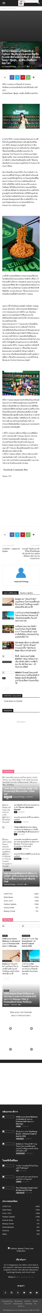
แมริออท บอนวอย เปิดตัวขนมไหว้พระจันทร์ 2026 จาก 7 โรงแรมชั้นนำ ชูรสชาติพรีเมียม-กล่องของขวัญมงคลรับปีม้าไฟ (27, 631)
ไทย (23, 1)
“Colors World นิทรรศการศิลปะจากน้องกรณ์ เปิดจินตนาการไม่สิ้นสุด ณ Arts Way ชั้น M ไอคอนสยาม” (26, 829)
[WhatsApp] (28, 77)
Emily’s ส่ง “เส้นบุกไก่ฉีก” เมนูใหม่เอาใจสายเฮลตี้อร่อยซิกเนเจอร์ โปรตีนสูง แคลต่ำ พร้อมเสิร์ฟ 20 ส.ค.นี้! (10, 969)
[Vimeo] (24, 1292)
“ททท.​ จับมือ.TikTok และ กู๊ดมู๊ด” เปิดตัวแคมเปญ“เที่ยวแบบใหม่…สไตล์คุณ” (21, 791)
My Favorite (18, 1301)
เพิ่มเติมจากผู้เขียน (26, 593)
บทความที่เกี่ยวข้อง (10, 593)
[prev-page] (3, 689)
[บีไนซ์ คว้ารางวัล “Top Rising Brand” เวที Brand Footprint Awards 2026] (31, 931)
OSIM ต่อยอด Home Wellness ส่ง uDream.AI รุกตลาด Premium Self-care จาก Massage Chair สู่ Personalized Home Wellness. (20, 997)
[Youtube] (36, 1292)
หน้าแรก (3, 8)
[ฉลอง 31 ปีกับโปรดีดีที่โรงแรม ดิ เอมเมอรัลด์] (7, 856)
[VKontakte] (30, 1292)
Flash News (8, 797)
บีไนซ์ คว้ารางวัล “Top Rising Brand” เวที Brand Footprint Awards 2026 (26, 1134)
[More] (33, 77)
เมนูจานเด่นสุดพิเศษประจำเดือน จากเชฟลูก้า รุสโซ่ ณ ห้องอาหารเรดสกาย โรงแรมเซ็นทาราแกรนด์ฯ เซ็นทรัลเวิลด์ (21, 877)
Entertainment (18, 1304)
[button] (3, 3)
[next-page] (7, 689)
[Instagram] (11, 1292)
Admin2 (6, 1005)
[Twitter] (17, 77)
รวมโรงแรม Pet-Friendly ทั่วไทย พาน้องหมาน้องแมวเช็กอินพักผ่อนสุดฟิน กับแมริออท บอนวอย (30, 969)
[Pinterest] (22, 77)
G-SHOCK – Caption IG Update (11, 550)
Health (5, 936)
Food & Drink (14, 47)
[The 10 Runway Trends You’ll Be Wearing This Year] (8, 1191)
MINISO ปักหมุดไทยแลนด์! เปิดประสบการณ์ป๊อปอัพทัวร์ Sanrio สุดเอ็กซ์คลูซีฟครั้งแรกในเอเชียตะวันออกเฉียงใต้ (27, 677)
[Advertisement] (21, 26)
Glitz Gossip (20, 1193)
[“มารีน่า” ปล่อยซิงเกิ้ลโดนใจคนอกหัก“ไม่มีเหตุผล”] (8, 1169)
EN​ (35, 1304)
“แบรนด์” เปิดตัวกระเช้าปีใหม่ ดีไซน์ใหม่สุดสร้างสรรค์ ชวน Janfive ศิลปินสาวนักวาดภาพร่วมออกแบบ (31, 554)
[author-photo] (21, 578)
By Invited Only (7, 1301)
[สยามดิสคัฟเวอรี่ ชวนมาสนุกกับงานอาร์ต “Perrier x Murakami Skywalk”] (7, 813)
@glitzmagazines (21, 1015)
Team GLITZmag (10, 66)
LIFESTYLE (27, 1301)
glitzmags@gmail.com (25, 1277)
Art (4, 678)
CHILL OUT (12, 8)
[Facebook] (12, 77)
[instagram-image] (10, 1028)
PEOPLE (19, 1181)
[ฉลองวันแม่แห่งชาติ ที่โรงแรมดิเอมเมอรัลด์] (7, 819)
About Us (21, 1306)
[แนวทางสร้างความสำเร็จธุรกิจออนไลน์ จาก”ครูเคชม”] (8, 1180)
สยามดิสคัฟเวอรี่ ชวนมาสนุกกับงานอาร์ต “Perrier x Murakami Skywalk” (26, 807)
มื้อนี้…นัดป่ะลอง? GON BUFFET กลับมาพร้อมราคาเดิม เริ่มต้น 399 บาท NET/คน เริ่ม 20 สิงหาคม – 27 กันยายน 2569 (26, 661)
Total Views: (9, 701)
